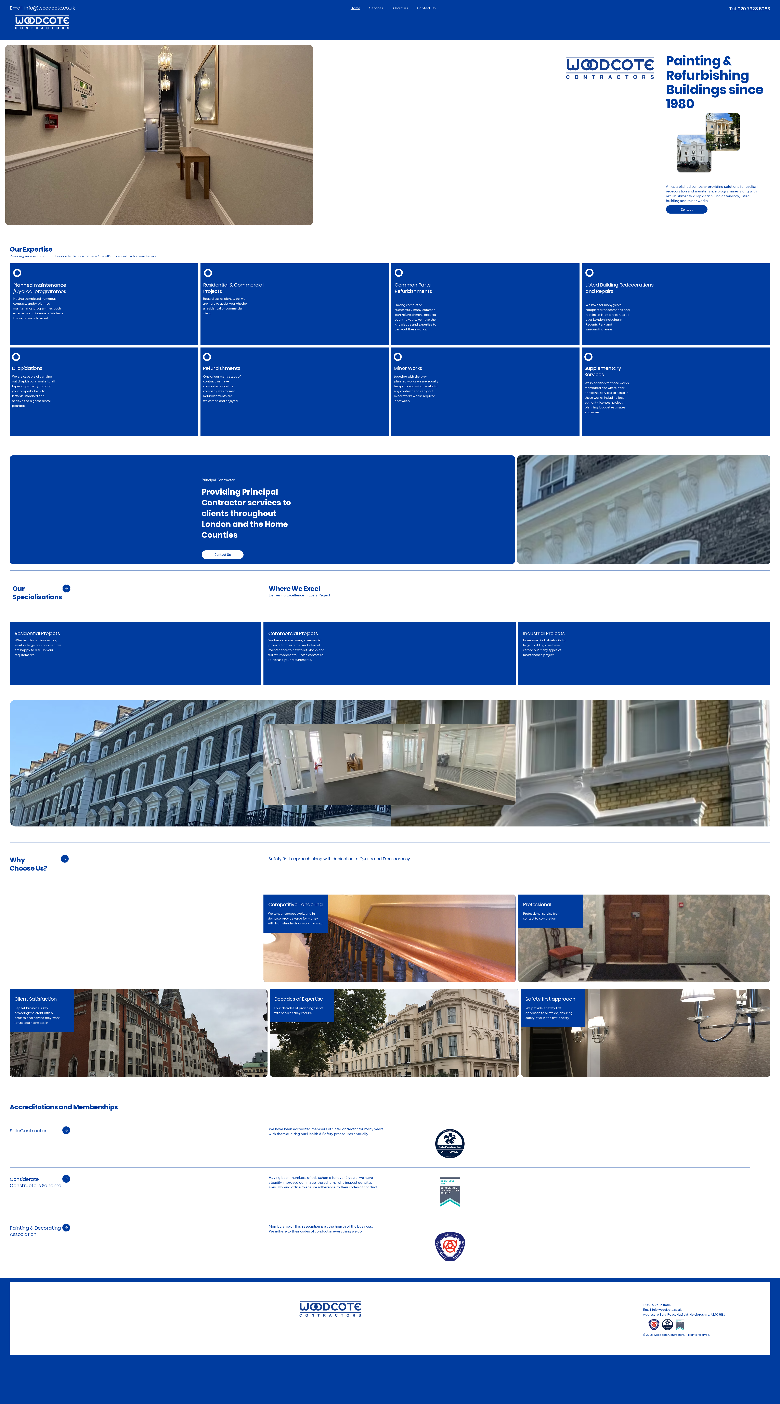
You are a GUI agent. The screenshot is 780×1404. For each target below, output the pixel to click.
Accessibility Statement (660, 1295)
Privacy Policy (694, 1295)
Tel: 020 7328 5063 (749, 8)
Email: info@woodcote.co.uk (42, 7)
